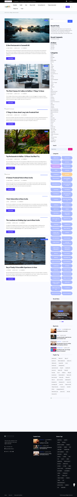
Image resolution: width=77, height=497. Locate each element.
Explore (60, 370)
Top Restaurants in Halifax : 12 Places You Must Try (22, 156)
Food (26, 5)
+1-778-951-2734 (9, 446)
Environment (53, 72)
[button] (59, 321)
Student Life (53, 126)
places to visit (60, 379)
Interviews (52, 98)
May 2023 (52, 48)
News (52, 116)
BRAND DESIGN (53, 60)
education (67, 367)
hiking (69, 372)
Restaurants (61, 382)
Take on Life (53, 128)
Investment (53, 100)
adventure (54, 358)
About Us (10, 495)
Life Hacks (52, 104)
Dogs (61, 367)
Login (67, 6)
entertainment (53, 70)
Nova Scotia (54, 377)
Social (52, 123)
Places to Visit (32, 5)
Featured (52, 76)
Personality (53, 117)
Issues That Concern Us (55, 101)
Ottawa (67, 377)
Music (52, 113)
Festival (52, 78)
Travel (22, 8)
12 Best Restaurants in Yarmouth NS (18, 45)
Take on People (53, 129)
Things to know (55, 386)
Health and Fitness (54, 91)
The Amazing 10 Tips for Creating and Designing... (27, 1)
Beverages (53, 57)
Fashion (52, 75)
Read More (10, 58)
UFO (53, 389)
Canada (61, 363)
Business (52, 61)
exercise (54, 370)
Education (15, 5)
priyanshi (9, 222)
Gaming (52, 84)
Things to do (15, 8)
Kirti (8, 201)
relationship (67, 379)
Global (52, 85)
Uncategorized (53, 140)
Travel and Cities (54, 137)
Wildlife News (53, 141)
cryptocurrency (55, 367)
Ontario (61, 377)
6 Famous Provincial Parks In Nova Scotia (19, 178)
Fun (58, 372)
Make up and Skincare (54, 110)
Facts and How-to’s (41, 5)
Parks (53, 379)
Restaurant (54, 382)
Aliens (66, 358)
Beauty (52, 56)
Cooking (52, 66)
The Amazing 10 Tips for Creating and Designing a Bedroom (61, 30)
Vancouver (54, 393)
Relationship (53, 120)
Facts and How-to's (54, 73)
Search (52, 19)
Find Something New (54, 79)
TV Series (52, 138)
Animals (52, 54)
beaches (54, 360)
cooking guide (61, 365)
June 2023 (52, 47)
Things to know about (52, 5)
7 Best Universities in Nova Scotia (17, 199)
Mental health (67, 461)
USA (68, 391)
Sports (52, 125)
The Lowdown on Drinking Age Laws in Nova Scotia (23, 220)
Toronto (62, 386)
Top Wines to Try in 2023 (55, 27)
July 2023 (52, 45)
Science (52, 122)
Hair (51, 88)
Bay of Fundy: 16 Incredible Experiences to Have (21, 267)
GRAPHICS (52, 86)
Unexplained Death (60, 389)
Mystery (52, 115)
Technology (53, 131)
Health (21, 5)
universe (62, 391)
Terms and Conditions (18, 495)
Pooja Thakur (10, 48)
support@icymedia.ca (10, 448)
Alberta (60, 358)
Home (6, 495)
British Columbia (61, 360)
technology (54, 384)
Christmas (54, 365)
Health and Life (53, 92)
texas (61, 384)
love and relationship (54, 109)
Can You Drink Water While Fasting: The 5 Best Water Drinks (61, 33)
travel (68, 386)
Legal (52, 103)
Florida (66, 370)
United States (55, 391)
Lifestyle (52, 106)
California (54, 363)
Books (52, 58)
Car (51, 63)
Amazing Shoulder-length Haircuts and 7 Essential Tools (61, 28)
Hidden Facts (53, 94)
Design (52, 67)
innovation (59, 461)
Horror (52, 95)
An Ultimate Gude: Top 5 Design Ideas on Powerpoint (60, 31)
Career (52, 64)
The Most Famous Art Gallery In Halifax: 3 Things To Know (25, 91)
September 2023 (54, 44)
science (69, 382)
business (69, 360)
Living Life (52, 107)
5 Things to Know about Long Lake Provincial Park (22, 112)
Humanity (52, 97)
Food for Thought (54, 82)
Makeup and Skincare (54, 112)
